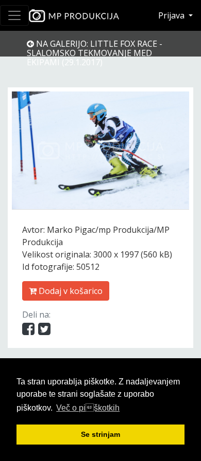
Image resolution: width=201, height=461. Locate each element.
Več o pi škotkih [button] (88, 407)
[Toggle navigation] (14, 15)
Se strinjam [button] (100, 434)
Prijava (172, 15)
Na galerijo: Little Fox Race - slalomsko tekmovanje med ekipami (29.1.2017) (94, 53)
